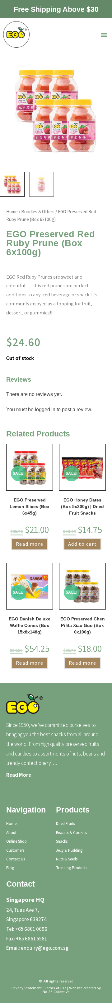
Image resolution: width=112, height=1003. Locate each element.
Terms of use (55, 988)
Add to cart (82, 544)
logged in (45, 409)
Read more (29, 544)
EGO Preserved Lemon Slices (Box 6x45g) (29, 506)
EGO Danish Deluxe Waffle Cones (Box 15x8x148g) (29, 625)
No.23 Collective (56, 991)
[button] (104, 34)
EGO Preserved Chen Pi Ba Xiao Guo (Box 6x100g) (82, 625)
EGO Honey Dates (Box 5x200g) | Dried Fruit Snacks (82, 506)
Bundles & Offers (37, 211)
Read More (18, 774)
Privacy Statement (27, 988)
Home (12, 211)
